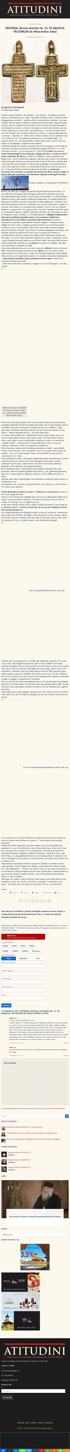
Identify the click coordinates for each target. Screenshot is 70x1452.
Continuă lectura (35, 1445)
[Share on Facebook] (25, 901)
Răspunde (66, 1043)
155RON (32, 946)
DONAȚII (40, 1423)
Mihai (11, 1047)
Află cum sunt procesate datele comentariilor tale (50, 1108)
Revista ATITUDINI (32, 1428)
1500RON (25, 951)
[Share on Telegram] (49, 901)
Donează (6, 1005)
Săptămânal (23, 958)
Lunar (38, 958)
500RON (15, 951)
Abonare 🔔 (7, 1397)
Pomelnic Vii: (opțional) (8, 962)
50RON (22, 946)
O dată (8, 958)
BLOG (28, 1423)
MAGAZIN (20, 1423)
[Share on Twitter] (33, 901)
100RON (5, 946)
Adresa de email (6, 978)
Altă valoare (36, 951)
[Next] (65, 1202)
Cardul (3, 995)
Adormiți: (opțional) (7, 970)
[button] (2, 9)
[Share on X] (29, 901)
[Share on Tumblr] (45, 901)
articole (31, 24)
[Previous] (5, 1202)
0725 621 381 (13, 1380)
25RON (14, 946)
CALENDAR (49, 1423)
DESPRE (33, 1423)
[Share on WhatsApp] (20, 901)
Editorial (38, 24)
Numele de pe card (6, 987)
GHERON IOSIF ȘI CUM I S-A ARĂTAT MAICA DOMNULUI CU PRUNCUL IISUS (32, 1133)
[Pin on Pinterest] (41, 901)
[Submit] (67, 1116)
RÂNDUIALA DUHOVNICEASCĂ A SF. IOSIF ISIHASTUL (25, 1127)
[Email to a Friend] (37, 901)
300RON (5, 951)
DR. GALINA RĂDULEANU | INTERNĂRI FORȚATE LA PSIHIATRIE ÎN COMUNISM (33, 1139)
